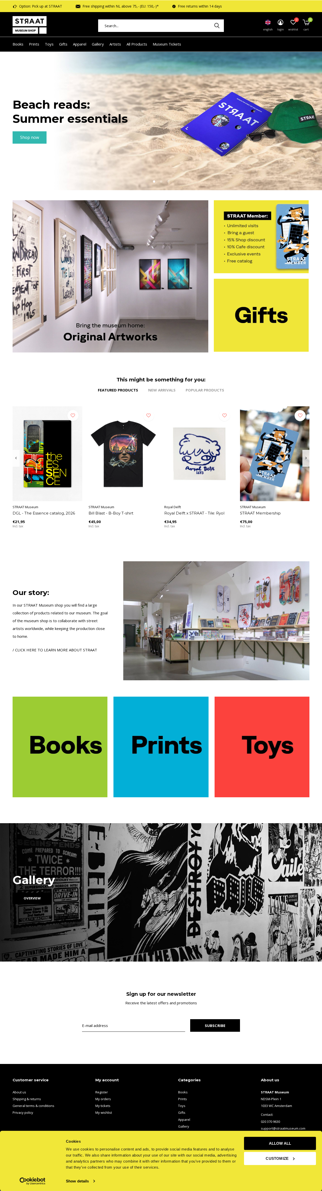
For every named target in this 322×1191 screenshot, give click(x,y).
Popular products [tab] (205, 389)
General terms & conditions (33, 1105)
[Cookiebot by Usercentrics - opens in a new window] (33, 1181)
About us (19, 1092)
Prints (34, 44)
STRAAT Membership (260, 513)
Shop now (29, 137)
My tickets (102, 1105)
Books (18, 44)
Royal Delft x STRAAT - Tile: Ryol (194, 513)
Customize (277, 1158)
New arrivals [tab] (162, 389)
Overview (32, 898)
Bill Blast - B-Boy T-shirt (111, 513)
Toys (49, 44)
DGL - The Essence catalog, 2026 (44, 513)
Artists (115, 44)
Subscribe (215, 1025)
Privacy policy (23, 1112)
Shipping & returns (27, 1099)
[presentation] (16, 458)
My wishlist (103, 1112)
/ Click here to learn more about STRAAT (55, 649)
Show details (77, 1181)
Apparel (79, 44)
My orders (103, 1099)
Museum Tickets (167, 44)
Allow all (280, 1143)
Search (217, 25)
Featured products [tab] (118, 389)
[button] (153, 181)
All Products (137, 44)
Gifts (63, 44)
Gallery (98, 44)
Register (101, 1092)
